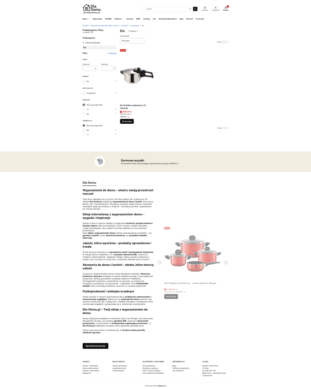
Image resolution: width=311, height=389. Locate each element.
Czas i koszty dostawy (151, 371)
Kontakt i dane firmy (210, 366)
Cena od (86, 64)
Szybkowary (134, 26)
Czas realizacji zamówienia (153, 373)
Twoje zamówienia (119, 366)
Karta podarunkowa (90, 368)
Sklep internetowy (154, 386)
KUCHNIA (124, 26)
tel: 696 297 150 (209, 371)
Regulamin (87, 373)
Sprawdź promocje (95, 346)
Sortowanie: (124, 36)
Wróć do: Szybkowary (93, 42)
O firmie (205, 368)
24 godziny (91, 93)
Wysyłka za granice (150, 368)
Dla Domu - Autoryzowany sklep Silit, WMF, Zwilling (100, 26)
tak (87, 109)
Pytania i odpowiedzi (91, 371)
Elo (88, 81)
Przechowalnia (118, 371)
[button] (195, 9)
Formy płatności (149, 366)
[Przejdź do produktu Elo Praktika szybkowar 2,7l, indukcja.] (137, 75)
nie (87, 114)
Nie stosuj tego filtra (94, 105)
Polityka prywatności (180, 368)
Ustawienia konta (119, 368)
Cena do (104, 64)
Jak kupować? (178, 371)
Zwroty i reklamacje (90, 366)
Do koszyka (127, 121)
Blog (174, 366)
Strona (219, 42)
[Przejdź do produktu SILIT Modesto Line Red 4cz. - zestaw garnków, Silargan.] (193, 253)
